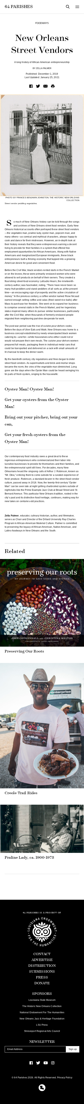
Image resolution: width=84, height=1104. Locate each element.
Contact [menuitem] (42, 954)
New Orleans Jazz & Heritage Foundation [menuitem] (42, 1018)
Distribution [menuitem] (41, 966)
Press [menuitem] (42, 977)
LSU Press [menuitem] (42, 1025)
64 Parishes (19, 6)
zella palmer (43, 68)
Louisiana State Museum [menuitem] (42, 1000)
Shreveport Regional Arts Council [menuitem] (42, 1031)
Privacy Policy (64, 1077)
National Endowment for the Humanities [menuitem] (42, 1012)
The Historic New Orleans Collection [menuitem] (42, 1006)
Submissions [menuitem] (42, 971)
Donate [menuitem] (42, 983)
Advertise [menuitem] (42, 960)
